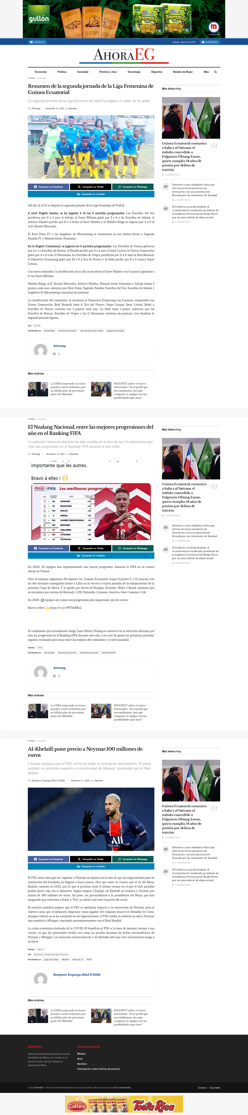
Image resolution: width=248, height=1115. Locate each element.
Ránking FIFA (108, 652)
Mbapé (65, 959)
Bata (79, 1058)
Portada (31, 77)
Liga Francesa (51, 959)
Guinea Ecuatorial (67, 330)
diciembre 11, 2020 (80, 780)
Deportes (156, 72)
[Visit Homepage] (124, 56)
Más (206, 72)
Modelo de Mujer (183, 72)
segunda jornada (115, 330)
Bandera (82, 1063)
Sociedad (82, 72)
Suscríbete (211, 42)
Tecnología (134, 72)
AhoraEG (39, 1087)
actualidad (49, 330)
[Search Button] (215, 72)
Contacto (39, 42)
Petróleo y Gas (108, 72)
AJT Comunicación (122, 1087)
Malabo (81, 1053)
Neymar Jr (78, 959)
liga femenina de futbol (91, 330)
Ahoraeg (36, 108)
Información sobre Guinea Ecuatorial (98, 1068)
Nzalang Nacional (89, 652)
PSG (89, 959)
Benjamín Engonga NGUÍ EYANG (48, 780)
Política (62, 72)
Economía (41, 72)
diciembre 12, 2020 (55, 453)
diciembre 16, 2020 (55, 108)
